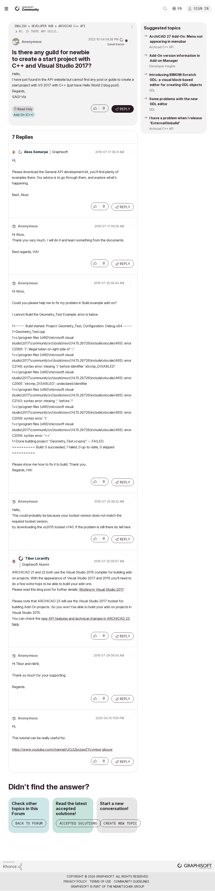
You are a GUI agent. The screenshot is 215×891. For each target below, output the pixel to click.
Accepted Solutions (78, 823)
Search (165, 9)
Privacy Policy (75, 881)
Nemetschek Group (128, 886)
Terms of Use (100, 881)
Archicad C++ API (161, 47)
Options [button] (131, 26)
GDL (152, 90)
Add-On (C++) (24, 115)
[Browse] (8, 8)
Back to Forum (29, 823)
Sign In (201, 8)
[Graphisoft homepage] (194, 866)
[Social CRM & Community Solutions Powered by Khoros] (12, 865)
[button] (95, 108)
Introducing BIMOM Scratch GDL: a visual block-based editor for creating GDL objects (175, 80)
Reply (125, 109)
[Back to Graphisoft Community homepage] (28, 8)
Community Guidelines (131, 881)
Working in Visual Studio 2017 (101, 589)
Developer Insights (162, 66)
